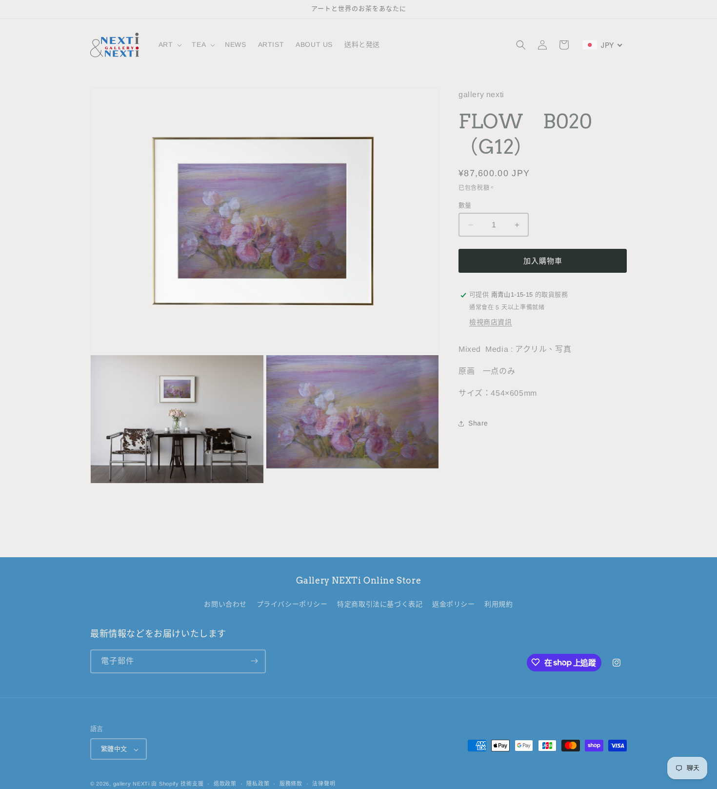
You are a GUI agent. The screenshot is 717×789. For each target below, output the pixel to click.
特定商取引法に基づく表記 (379, 604)
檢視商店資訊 (490, 322)
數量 (465, 205)
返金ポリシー (453, 604)
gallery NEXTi (131, 784)
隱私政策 (257, 784)
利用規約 (498, 604)
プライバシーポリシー (292, 604)
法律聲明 (323, 784)
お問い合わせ (225, 604)
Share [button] (478, 423)
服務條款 (290, 784)
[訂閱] (254, 661)
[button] (169, 44)
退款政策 (225, 784)
